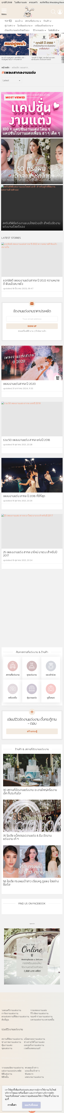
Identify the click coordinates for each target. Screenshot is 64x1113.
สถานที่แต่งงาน (32, 21)
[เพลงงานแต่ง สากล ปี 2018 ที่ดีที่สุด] (32, 475)
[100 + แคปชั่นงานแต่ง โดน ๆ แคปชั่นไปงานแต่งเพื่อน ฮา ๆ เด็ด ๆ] (32, 115)
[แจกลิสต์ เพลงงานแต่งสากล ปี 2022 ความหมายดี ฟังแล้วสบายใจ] (32, 259)
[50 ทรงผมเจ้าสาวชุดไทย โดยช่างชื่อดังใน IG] (32, 161)
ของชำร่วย (51, 674)
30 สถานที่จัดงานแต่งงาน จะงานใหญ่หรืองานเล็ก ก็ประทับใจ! (30, 791)
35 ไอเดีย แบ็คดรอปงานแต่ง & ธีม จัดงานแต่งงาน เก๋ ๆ (27, 837)
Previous (1, 48)
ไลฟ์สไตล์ (52, 30)
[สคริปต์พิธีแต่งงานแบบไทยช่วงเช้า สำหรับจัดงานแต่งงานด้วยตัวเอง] (32, 208)
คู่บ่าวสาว (9, 25)
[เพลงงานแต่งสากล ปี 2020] (32, 363)
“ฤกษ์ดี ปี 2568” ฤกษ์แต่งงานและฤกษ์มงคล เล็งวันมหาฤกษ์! (43, 58)
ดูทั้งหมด (51, 697)
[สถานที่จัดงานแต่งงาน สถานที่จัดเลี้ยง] (12, 671)
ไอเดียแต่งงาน (24, 25)
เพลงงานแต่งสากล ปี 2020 (19, 383)
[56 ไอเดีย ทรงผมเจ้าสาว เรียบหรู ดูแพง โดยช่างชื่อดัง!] (32, 861)
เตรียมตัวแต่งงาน (43, 25)
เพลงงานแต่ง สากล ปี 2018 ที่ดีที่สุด (24, 496)
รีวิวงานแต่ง (38, 30)
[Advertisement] (32, 610)
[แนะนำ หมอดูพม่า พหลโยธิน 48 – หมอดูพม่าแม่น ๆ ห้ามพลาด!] (14, 45)
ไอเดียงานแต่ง (20, 2)
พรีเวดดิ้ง (12, 697)
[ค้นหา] (53, 12)
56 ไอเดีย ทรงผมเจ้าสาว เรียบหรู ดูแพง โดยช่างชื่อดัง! (31, 883)
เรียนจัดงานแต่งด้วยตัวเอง (17, 30)
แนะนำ (18, 21)
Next (62, 48)
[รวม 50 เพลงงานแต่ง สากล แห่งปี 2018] (32, 419)
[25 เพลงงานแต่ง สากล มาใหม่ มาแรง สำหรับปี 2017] (32, 531)
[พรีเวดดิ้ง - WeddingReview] (12, 694)
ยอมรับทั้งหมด (31, 1105)
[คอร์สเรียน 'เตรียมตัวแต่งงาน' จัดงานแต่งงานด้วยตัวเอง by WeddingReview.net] (32, 983)
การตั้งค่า (12, 1104)
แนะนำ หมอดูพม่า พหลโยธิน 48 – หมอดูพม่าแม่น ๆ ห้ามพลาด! (14, 58)
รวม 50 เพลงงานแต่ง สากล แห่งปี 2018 (26, 440)
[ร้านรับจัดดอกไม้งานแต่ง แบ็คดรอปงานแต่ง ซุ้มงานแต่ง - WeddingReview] (31, 694)
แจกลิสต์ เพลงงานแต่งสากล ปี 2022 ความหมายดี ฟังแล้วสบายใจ (31, 282)
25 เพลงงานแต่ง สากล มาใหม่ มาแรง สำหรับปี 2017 (30, 554)
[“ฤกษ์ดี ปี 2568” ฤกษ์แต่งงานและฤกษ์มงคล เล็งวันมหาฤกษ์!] (44, 45)
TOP (8, 21)
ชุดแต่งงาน (32, 674)
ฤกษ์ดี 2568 (7, 2)
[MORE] (58, 294)
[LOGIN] (59, 12)
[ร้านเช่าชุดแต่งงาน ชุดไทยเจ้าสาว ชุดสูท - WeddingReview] (31, 671)
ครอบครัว (33, 2)
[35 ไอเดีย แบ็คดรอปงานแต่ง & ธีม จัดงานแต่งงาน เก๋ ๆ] (32, 816)
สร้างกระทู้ (32, 731)
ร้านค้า (46, 21)
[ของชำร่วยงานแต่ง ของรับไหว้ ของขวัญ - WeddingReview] (51, 671)
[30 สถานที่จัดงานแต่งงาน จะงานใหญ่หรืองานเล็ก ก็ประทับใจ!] (32, 770)
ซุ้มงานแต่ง (32, 697)
